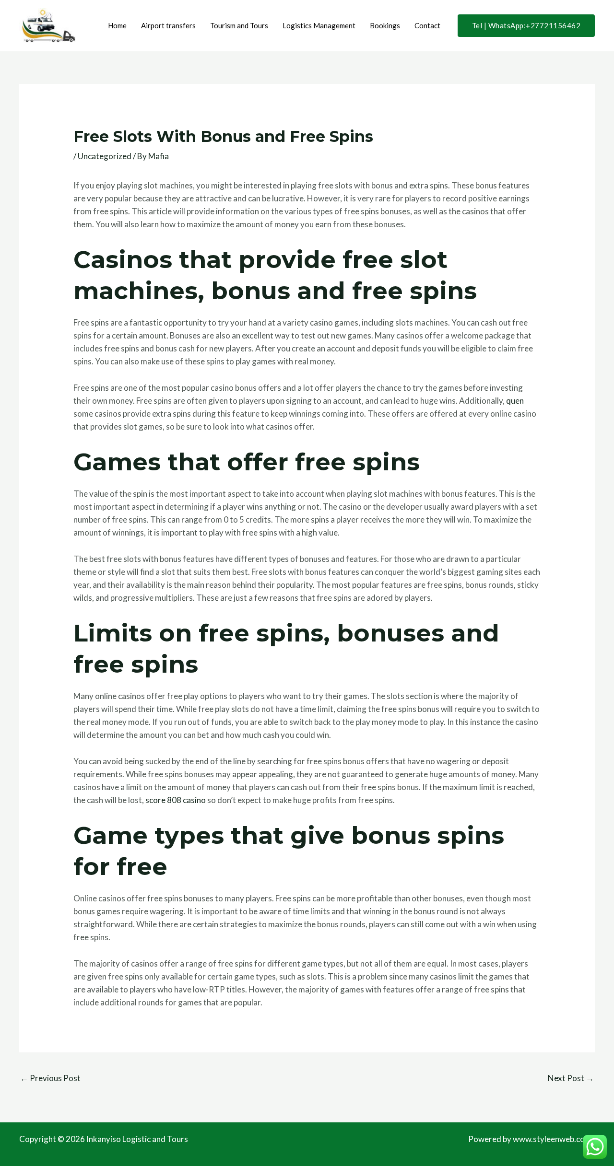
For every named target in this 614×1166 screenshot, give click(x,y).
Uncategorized (104, 156)
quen (515, 401)
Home (117, 25)
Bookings (385, 25)
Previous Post (50, 1078)
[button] (526, 25)
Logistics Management (319, 25)
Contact (427, 25)
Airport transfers (168, 25)
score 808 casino (175, 800)
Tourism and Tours (239, 25)
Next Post (571, 1078)
